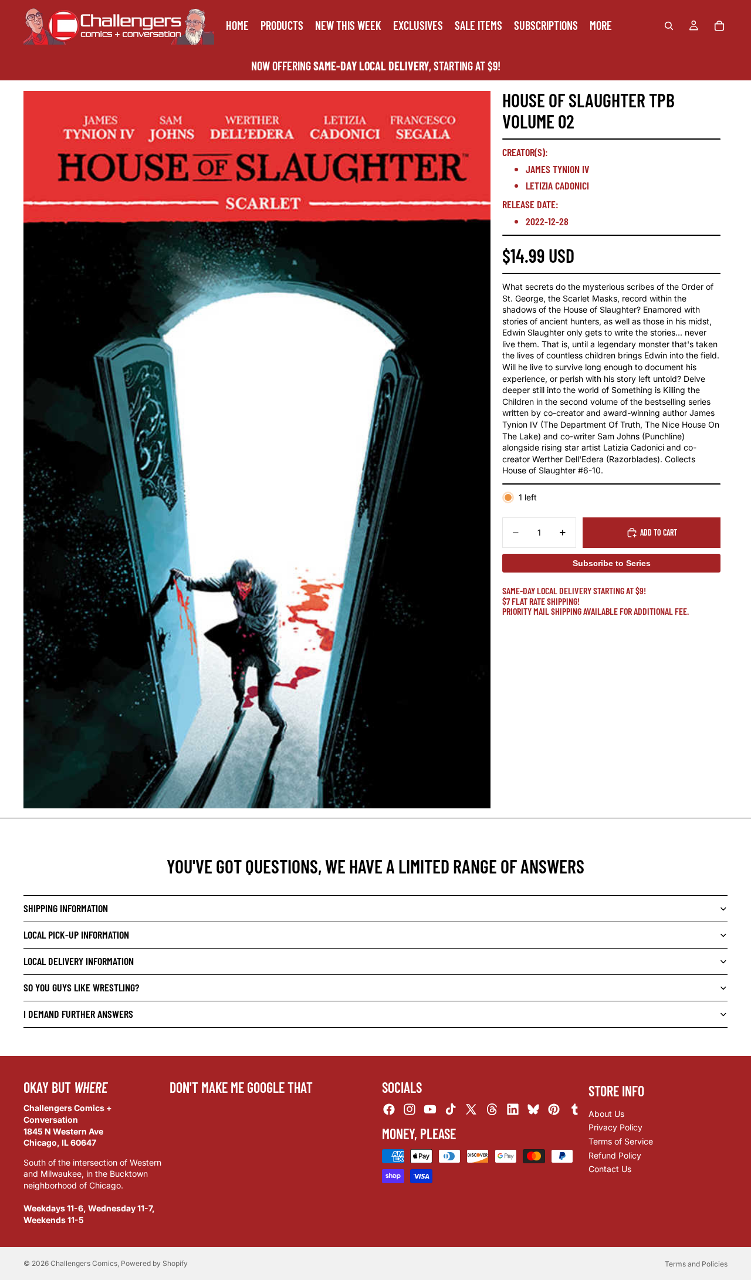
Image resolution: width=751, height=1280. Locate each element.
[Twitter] (471, 1110)
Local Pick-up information (76, 934)
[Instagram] (409, 1110)
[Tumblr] (574, 1110)
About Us (606, 1114)
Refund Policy (614, 1155)
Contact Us (609, 1169)
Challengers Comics (83, 1263)
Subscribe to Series (612, 563)
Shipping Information (65, 908)
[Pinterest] (554, 1110)
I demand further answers (78, 1013)
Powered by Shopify (154, 1263)
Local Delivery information (78, 960)
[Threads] (492, 1110)
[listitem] (601, 25)
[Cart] (719, 26)
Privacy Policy (615, 1128)
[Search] (669, 26)
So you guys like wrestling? (81, 987)
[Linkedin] (513, 1110)
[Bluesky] (533, 1110)
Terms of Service (620, 1141)
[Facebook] (389, 1110)
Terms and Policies (696, 1263)
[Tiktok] (451, 1110)
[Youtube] (430, 1110)
